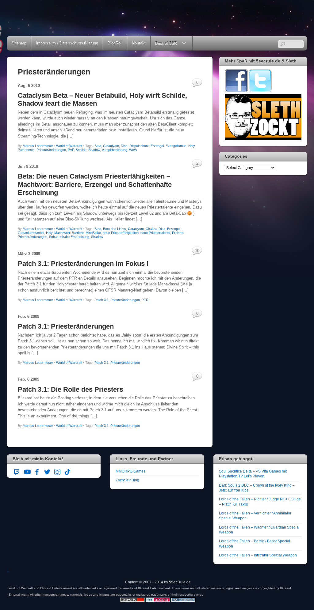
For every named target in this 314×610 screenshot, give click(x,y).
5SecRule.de (180, 582)
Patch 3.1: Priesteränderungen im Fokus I (83, 263)
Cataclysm (111, 146)
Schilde (81, 150)
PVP (71, 150)
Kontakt (139, 43)
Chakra (151, 229)
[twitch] (17, 471)
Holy (191, 146)
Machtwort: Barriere (69, 233)
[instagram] (57, 471)
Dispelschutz (139, 146)
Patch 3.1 (101, 300)
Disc (124, 146)
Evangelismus (176, 146)
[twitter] (47, 471)
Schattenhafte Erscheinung (69, 237)
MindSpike (93, 233)
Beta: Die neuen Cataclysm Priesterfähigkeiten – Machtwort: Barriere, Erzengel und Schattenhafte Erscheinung (95, 184)
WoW (133, 150)
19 (197, 250)
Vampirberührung (114, 150)
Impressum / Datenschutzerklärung (67, 43)
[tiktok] (67, 471)
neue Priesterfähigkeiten (121, 233)
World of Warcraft (69, 146)
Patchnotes (26, 150)
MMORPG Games (130, 471)
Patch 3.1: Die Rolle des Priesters (70, 389)
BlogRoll (115, 43)
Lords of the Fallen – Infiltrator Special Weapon (258, 555)
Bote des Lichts (114, 229)
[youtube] (27, 471)
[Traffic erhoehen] (183, 601)
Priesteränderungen (51, 150)
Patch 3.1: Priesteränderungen (66, 326)
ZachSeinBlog (127, 480)
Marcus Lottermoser (38, 146)
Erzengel (157, 146)
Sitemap (19, 43)
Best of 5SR (166, 43)
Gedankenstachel (31, 233)
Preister (177, 233)
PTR (145, 300)
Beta (97, 146)
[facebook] (37, 471)
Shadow (94, 150)
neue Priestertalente (155, 233)
